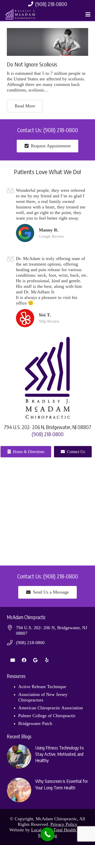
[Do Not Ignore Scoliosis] (47, 42)
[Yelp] (46, 660)
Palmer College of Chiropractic (47, 715)
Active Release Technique (42, 686)
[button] (88, 14)
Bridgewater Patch (35, 723)
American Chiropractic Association (50, 707)
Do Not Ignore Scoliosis (32, 64)
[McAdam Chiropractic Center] (21, 14)
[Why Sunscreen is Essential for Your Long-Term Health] (47, 790)
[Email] (12, 660)
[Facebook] (24, 660)
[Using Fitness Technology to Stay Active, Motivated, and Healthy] (47, 756)
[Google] (35, 660)
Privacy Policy (63, 824)
